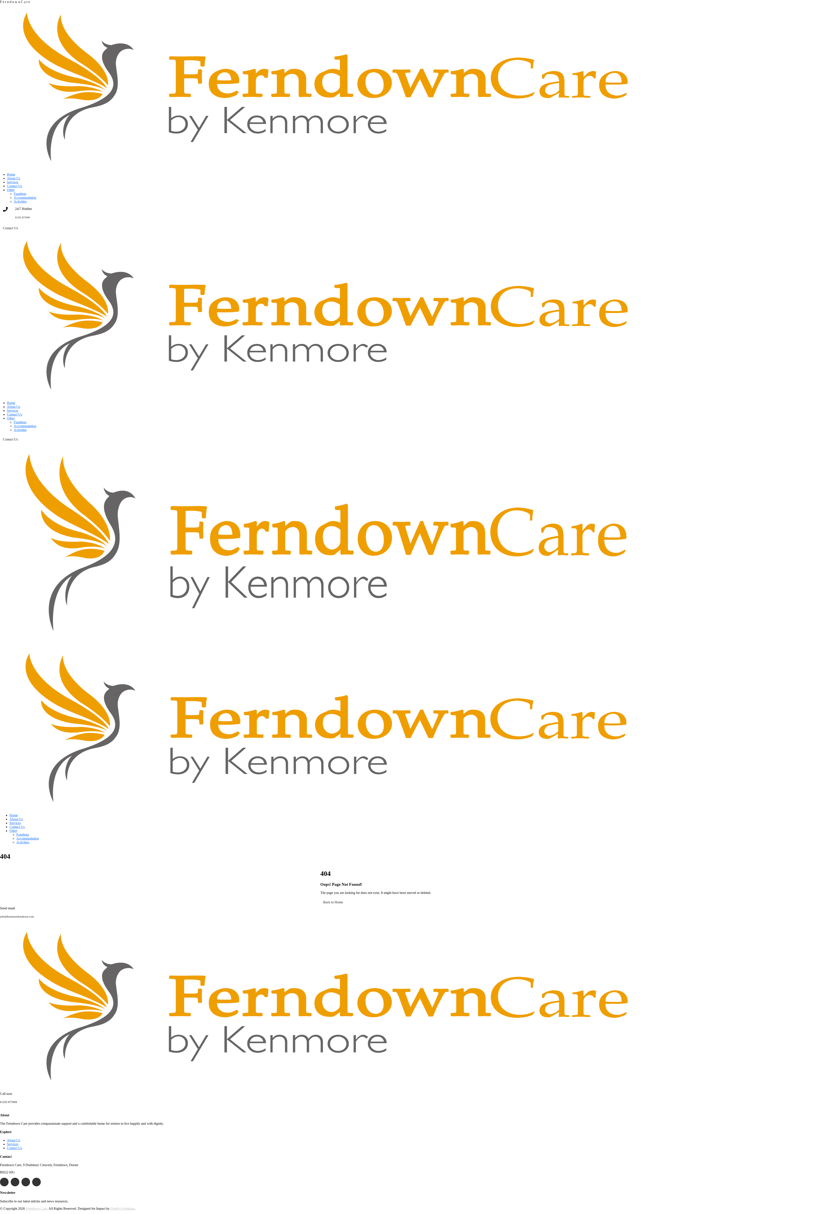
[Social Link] (4, 1182)
